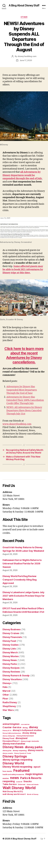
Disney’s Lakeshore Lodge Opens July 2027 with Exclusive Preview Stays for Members (24, 596)
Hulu (5, 687)
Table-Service (10, 784)
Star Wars (8, 710)
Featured (21, 770)
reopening (9, 781)
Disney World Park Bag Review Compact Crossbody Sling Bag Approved (20, 579)
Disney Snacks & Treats (22, 753)
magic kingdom (34, 774)
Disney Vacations (12, 679)
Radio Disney (10, 702)
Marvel (6, 691)
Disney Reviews (11, 671)
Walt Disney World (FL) (13, 791)
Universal (21, 784)
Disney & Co (7, 730)
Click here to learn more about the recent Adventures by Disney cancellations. (24, 355)
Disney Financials (12, 637)
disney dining (29, 733)
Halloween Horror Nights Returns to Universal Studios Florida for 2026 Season (22, 563)
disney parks (33, 747)
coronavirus (25, 724)
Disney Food (9, 641)
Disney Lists (9, 648)
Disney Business (12, 629)
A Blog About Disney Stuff (24, 5)
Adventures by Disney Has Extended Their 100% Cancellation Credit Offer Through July (25, 400)
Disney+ (7, 683)
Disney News (10, 660)
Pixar (5, 698)
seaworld (19, 782)
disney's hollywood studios (27, 730)
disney (33, 727)
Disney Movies (11, 656)
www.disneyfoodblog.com (17, 424)
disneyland (21, 738)
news (14, 778)
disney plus (7, 750)
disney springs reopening (17, 759)
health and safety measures (13, 774)
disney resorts (35, 750)
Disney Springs (15, 756)
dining (25, 728)
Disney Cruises (11, 633)
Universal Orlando (33, 784)
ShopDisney (9, 706)
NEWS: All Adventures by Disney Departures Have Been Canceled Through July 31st (24, 410)
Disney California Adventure (12, 733)
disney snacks (8, 753)
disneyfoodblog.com (27, 56)
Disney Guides (11, 644)
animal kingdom (11, 724)
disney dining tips (9, 736)
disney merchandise (14, 743)
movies (6, 778)
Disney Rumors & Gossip (16, 675)
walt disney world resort (14, 794)
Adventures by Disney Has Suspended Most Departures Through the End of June (21, 389)
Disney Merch (10, 652)
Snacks (27, 781)
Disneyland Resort (11, 741)
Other (24, 17)
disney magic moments (30, 741)
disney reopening (20, 750)
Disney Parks (10, 664)
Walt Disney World (19, 788)
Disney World (13, 763)
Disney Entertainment (25, 736)
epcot (37, 766)
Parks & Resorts (30, 778)
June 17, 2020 (26, 60)
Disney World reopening (17, 766)
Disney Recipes (11, 667)
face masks (7, 771)
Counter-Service (12, 727)
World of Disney (32, 794)
